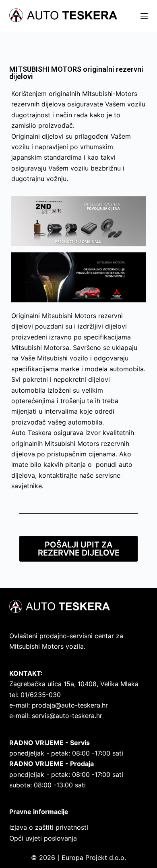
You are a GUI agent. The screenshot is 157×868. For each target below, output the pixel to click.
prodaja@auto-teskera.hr (70, 705)
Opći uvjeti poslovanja (43, 838)
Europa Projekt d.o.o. (94, 857)
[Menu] (144, 16)
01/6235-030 (41, 695)
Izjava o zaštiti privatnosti (48, 827)
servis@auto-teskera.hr (67, 716)
